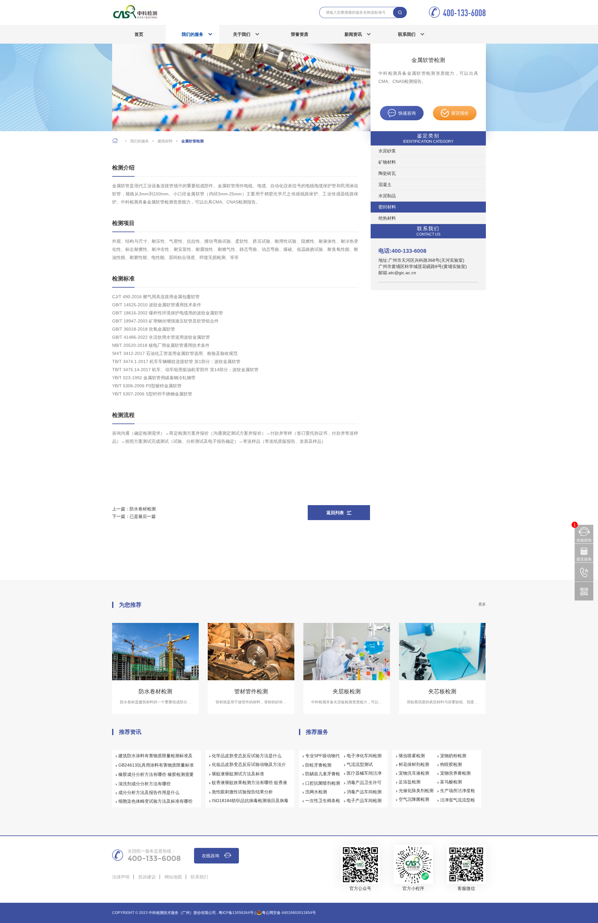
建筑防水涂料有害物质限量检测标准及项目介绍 (155, 758)
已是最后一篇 (143, 516)
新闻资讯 (353, 34)
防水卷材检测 (143, 508)
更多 (482, 604)
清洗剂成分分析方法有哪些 (144, 783)
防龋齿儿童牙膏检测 (322, 776)
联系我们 (406, 34)
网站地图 (173, 876)
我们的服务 (192, 34)
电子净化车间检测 (364, 755)
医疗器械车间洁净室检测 (364, 776)
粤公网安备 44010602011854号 (289, 913)
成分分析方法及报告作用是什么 (148, 792)
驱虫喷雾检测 (412, 755)
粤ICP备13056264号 (236, 913)
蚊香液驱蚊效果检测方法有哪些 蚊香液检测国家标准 (249, 785)
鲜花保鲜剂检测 (414, 764)
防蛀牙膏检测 (318, 765)
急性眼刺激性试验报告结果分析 (242, 791)
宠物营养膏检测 (455, 773)
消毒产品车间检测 (364, 791)
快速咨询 (407, 113)
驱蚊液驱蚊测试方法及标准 (238, 773)
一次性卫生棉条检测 (322, 803)
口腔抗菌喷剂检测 (322, 783)
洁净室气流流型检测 (457, 802)
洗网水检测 (316, 791)
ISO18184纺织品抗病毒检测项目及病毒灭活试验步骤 (250, 803)
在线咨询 (210, 855)
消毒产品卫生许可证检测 (364, 785)
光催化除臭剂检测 (416, 790)
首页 (139, 34)
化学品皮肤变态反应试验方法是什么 (247, 755)
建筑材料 (165, 141)
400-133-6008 (464, 12)
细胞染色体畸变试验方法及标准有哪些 (155, 801)
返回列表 (335, 512)
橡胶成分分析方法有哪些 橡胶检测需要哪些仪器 (156, 777)
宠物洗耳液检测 (414, 773)
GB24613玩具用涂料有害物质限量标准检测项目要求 (156, 768)
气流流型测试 (360, 764)
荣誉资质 (299, 34)
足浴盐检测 (409, 781)
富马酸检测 (451, 781)
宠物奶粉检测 (453, 755)
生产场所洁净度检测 (457, 793)
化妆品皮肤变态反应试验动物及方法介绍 (249, 767)
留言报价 (460, 113)
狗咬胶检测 (451, 764)
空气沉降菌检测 (414, 799)
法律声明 (121, 876)
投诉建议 (147, 876)
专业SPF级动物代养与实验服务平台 (322, 758)
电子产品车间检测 (364, 800)
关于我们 (241, 34)
